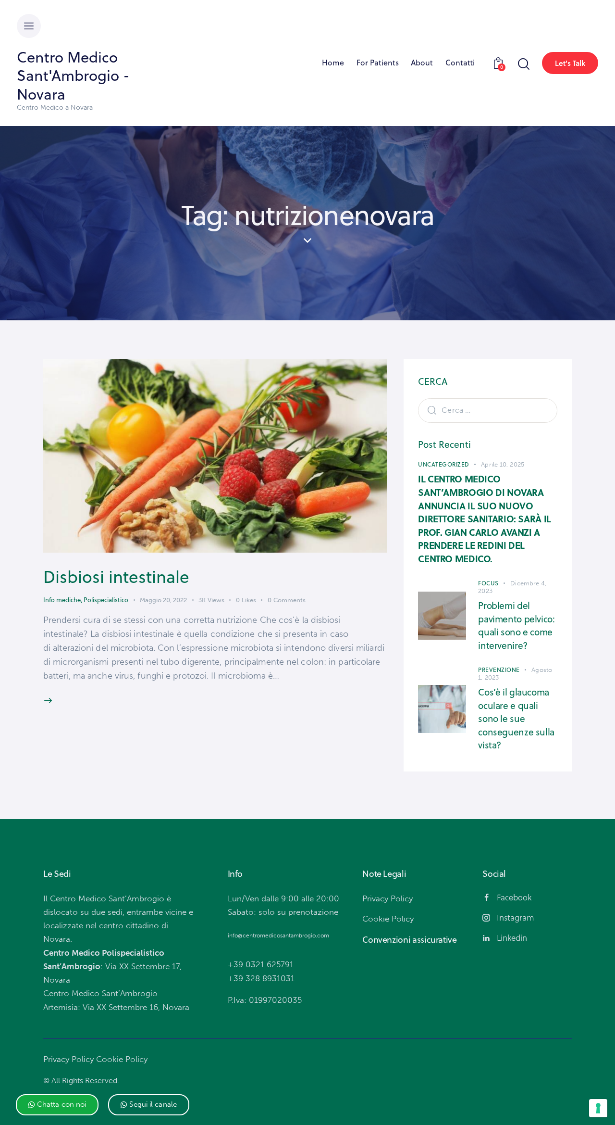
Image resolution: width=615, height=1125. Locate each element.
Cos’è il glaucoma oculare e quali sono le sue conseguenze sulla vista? (516, 718)
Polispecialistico (106, 599)
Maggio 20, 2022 (163, 600)
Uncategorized (443, 464)
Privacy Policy (68, 1059)
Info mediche (62, 599)
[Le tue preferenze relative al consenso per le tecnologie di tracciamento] (598, 1108)
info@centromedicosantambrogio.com (278, 935)
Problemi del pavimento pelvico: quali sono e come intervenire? (516, 625)
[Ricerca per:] (487, 409)
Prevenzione (499, 670)
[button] (57, 1104)
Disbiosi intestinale (116, 576)
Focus (488, 583)
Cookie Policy (122, 1059)
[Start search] (523, 64)
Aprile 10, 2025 (502, 464)
